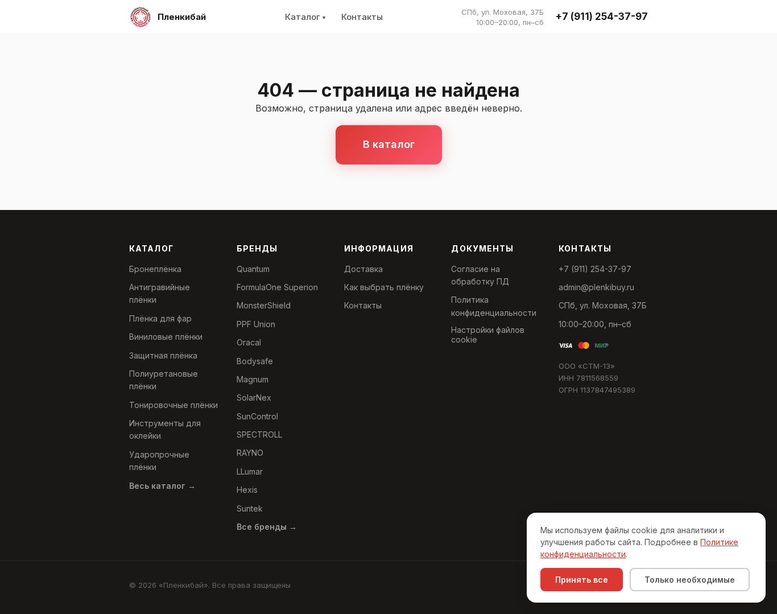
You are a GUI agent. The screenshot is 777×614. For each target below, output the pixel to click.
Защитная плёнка (163, 355)
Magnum (252, 379)
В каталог (389, 144)
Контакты (362, 16)
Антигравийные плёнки (159, 293)
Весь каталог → (162, 486)
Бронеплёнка (155, 269)
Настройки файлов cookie (487, 334)
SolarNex (254, 397)
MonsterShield (264, 305)
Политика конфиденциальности (493, 306)
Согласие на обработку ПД (480, 275)
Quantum (253, 269)
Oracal (249, 342)
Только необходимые (689, 579)
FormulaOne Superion (277, 287)
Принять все (581, 579)
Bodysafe (255, 361)
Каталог (302, 16)
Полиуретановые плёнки (163, 380)
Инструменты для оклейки (165, 429)
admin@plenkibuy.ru (596, 287)
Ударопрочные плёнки (159, 461)
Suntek (250, 508)
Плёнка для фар (160, 318)
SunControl (257, 416)
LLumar (250, 471)
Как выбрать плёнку (384, 287)
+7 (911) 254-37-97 (601, 16)
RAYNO (250, 453)
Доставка (363, 269)
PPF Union (256, 324)
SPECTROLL (259, 434)
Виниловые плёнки (165, 336)
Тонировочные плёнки (173, 405)
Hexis (247, 490)
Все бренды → (267, 526)
